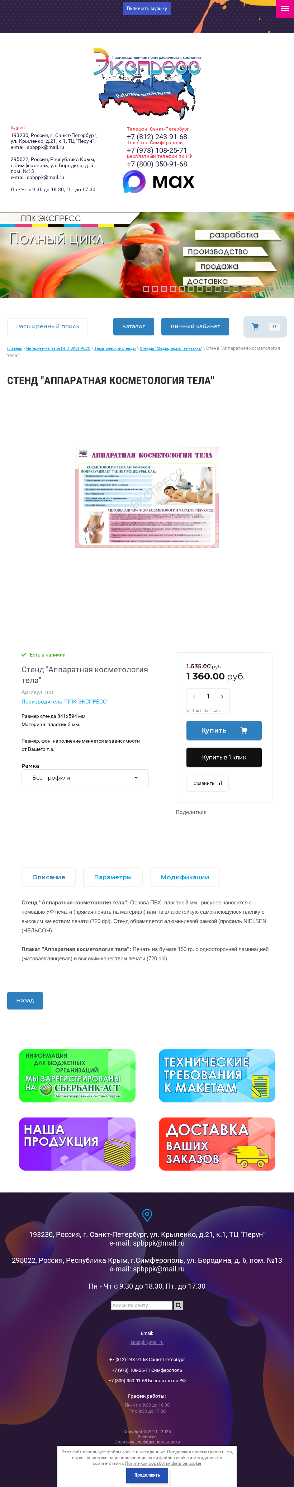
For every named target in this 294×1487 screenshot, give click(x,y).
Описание (48, 877)
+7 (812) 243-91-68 (157, 136)
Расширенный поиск (47, 326)
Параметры (113, 877)
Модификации (185, 877)
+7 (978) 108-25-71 (157, 150)
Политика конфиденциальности (147, 1441)
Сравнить (204, 783)
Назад (25, 1000)
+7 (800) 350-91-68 (157, 164)
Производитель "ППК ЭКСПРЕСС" (65, 701)
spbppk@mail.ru (147, 1342)
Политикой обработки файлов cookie (163, 1463)
